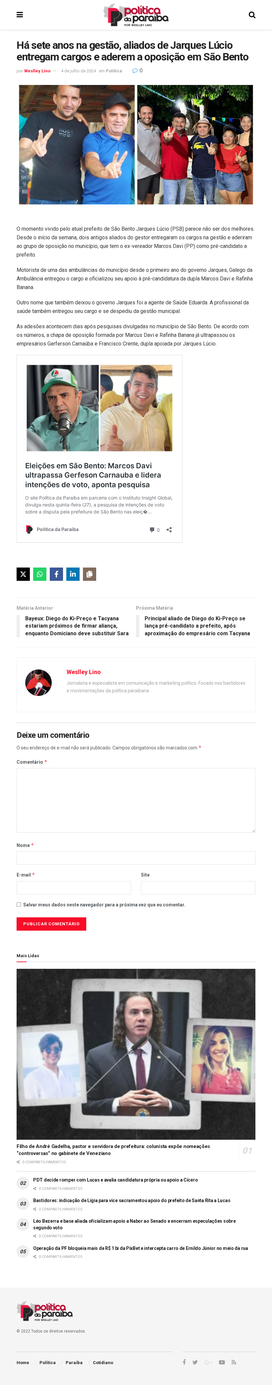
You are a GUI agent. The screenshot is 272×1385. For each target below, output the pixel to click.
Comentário (32, 762)
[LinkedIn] (73, 574)
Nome (25, 845)
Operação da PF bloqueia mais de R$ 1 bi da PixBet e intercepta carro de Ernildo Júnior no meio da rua (140, 1248)
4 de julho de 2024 (78, 70)
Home (23, 1362)
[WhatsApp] (39, 574)
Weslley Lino (37, 70)
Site (145, 875)
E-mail (26, 875)
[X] (23, 574)
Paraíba (74, 1362)
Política (114, 70)
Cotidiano (103, 1362)
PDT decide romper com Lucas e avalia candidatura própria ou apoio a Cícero (115, 1180)
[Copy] (89, 574)
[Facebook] (56, 574)
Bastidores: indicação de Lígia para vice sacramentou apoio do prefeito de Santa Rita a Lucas (131, 1200)
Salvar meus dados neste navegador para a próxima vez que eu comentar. (104, 904)
